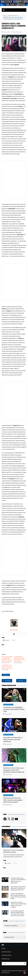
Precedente (8, 680)
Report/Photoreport (17, 32)
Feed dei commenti (6, 955)
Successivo (20, 680)
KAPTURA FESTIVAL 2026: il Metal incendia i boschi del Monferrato (13, 739)
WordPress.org (5, 958)
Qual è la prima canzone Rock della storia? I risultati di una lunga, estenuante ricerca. (18, 888)
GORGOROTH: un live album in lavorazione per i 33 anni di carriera (7, 667)
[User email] (14, 634)
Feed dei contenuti (6, 951)
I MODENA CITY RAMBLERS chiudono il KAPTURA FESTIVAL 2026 (14, 709)
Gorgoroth (6, 674)
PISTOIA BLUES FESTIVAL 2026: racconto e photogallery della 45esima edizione (13, 800)
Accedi (3, 948)
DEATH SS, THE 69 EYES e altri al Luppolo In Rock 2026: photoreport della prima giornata (13, 770)
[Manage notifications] (24, 973)
